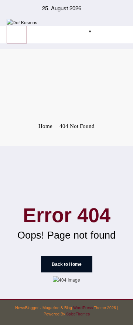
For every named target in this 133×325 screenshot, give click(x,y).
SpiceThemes (78, 314)
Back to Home (67, 264)
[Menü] (17, 34)
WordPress (83, 307)
